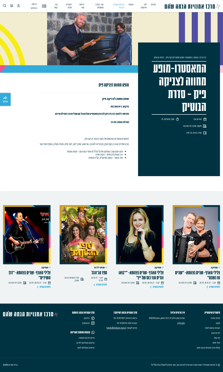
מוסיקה (214, 267)
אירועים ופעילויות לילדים (85, 343)
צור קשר (55, 5)
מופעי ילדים (99, 267)
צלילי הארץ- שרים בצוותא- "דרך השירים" (29, 275)
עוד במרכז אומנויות (99, 5)
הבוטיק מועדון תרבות (118, 5)
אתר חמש (216, 343)
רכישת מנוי (81, 5)
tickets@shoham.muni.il (116, 328)
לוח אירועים (144, 5)
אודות (153, 4)
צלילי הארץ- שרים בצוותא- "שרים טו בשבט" (197, 275)
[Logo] (192, 6)
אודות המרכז (215, 318)
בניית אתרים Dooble (10, 365)
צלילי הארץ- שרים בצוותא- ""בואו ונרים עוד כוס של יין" (141, 275)
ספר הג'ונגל (99, 272)
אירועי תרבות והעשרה (87, 338)
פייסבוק (87, 318)
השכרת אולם (69, 5)
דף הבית (203, 57)
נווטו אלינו (181, 323)
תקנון (218, 323)
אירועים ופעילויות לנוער (86, 348)
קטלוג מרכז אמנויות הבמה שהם (208, 348)
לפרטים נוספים (214, 287)
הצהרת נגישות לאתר (212, 328)
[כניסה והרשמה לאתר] (18, 6)
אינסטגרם (86, 323)
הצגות (131, 4)
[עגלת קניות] (11, 6)
